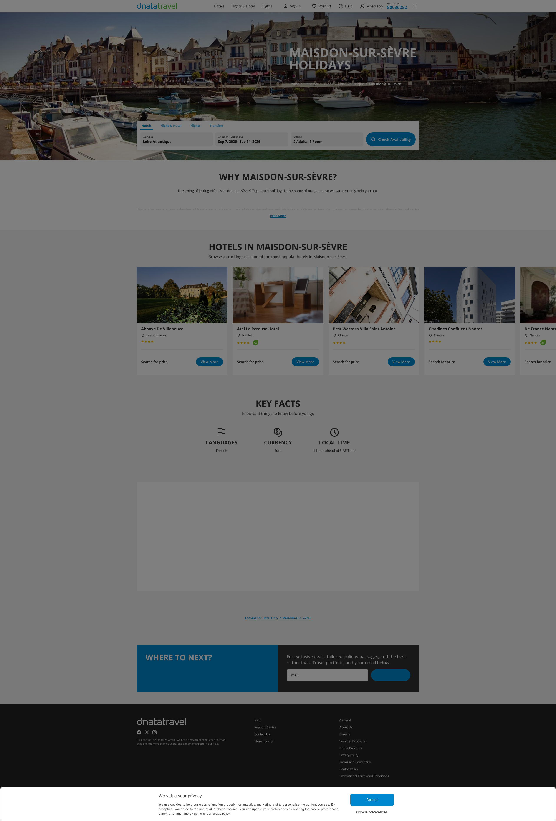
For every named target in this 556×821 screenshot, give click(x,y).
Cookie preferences (372, 811)
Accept (371, 799)
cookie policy (221, 813)
